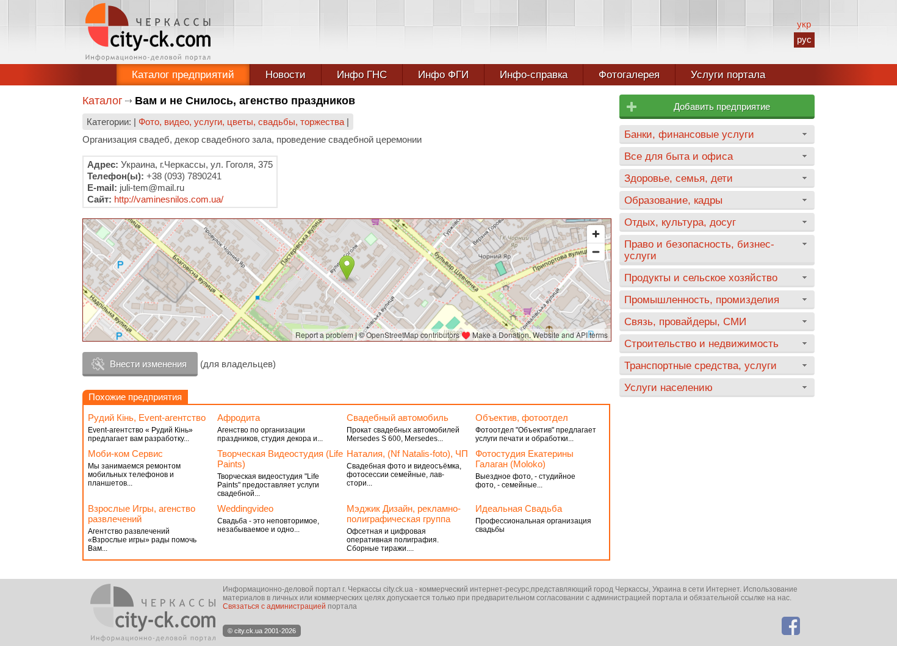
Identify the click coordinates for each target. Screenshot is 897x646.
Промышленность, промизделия (701, 299)
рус (804, 39)
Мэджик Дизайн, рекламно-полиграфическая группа (404, 513)
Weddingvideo (245, 508)
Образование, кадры (673, 200)
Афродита (238, 417)
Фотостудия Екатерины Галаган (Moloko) (524, 458)
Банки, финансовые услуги (689, 134)
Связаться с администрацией (274, 606)
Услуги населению (668, 387)
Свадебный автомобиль (397, 417)
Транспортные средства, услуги (700, 365)
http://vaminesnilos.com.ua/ (168, 199)
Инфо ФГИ (443, 75)
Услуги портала (728, 75)
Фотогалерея (629, 75)
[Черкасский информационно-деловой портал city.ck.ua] (148, 32)
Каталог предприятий (183, 75)
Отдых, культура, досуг (680, 222)
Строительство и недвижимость (701, 343)
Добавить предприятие (722, 106)
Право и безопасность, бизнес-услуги (699, 250)
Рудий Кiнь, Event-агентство (147, 417)
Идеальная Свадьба (518, 508)
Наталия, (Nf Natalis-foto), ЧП (407, 453)
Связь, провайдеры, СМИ (685, 321)
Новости (285, 75)
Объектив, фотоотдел (521, 417)
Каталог (102, 101)
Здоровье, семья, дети (678, 178)
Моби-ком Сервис (125, 453)
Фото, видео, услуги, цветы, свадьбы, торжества (241, 122)
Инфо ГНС (362, 75)
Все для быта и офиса (678, 156)
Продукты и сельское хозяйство (700, 277)
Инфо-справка (533, 75)
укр (804, 24)
